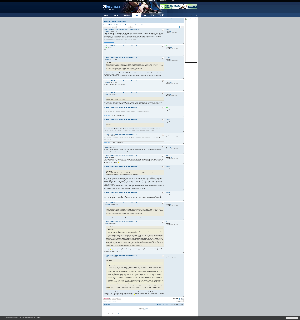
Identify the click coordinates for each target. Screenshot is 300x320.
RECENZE (116, 15)
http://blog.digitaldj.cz (107, 53)
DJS (145, 15)
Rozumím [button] (291, 318)
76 (170, 59)
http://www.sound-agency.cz (109, 42)
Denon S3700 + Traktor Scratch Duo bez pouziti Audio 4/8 (123, 25)
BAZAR (152, 15)
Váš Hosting (126, 313)
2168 (171, 47)
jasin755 (168, 29)
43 (170, 31)
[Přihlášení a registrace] (191, 15)
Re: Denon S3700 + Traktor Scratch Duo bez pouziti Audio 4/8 (120, 45)
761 (171, 82)
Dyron (107, 147)
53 (170, 147)
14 (170, 194)
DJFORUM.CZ (152, 0)
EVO (167, 155)
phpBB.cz (146, 308)
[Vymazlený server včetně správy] (191, 19)
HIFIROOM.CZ (163, 0)
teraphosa (168, 192)
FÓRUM (136, 15)
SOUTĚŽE (162, 15)
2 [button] (181, 27)
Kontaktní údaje (116, 313)
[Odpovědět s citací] (163, 30)
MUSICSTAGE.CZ (140, 0)
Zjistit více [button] (38, 317)
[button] (183, 27)
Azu (167, 45)
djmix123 (168, 57)
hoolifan (167, 80)
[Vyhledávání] (196, 15)
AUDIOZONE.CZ (129, 0)
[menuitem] (112, 19)
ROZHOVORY (127, 15)
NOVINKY (106, 15)
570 (171, 157)
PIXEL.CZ (172, 0)
